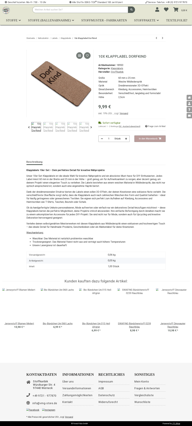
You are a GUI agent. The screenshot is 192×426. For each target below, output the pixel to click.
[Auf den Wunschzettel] (87, 55)
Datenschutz (106, 395)
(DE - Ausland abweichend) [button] (129, 126)
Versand (124, 113)
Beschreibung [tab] (34, 161)
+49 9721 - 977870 (44, 395)
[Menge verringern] (102, 139)
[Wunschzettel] (166, 10)
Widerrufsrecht (108, 402)
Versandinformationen (76, 388)
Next (91, 127)
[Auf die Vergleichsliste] (79, 55)
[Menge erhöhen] (126, 139)
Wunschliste (142, 402)
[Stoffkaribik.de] (6, 9)
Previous (28, 127)
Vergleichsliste (144, 395)
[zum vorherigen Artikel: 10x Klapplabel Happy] (156, 38)
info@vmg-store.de (44, 403)
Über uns (68, 381)
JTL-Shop (176, 424)
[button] (157, 10)
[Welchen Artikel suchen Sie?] (131, 9)
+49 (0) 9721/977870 (176, 2)
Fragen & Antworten (147, 388)
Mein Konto (141, 381)
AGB (101, 388)
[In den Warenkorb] (28, 48)
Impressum (105, 381)
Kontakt (67, 402)
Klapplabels (117, 68)
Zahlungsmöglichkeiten (77, 395)
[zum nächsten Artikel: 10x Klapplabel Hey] (162, 38)
